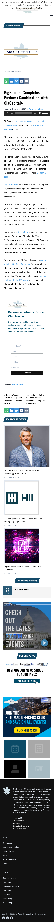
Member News (17, 384)
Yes (37, 8)
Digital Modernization (11, 859)
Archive (5, 864)
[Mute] (39, 113)
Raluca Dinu (23, 232)
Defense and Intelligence (12, 847)
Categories (7, 890)
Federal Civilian (8, 851)
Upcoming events (9, 878)
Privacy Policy (18, 821)
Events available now (11, 886)
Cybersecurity (8, 843)
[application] (27, 113)
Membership (7, 899)
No (40, 8)
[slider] (45, 113)
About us (16, 823)
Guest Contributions (21, 826)
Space (5, 855)
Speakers (6, 895)
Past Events (7, 882)
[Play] (7, 113)
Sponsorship (7, 903)
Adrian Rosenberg (36, 109)
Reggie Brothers (11, 184)
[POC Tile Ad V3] (27, 717)
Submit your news (20, 829)
